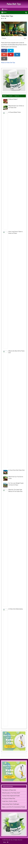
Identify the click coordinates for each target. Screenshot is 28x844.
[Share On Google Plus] (4, 54)
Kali (3, 18)
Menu (5, 12)
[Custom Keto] (14, 741)
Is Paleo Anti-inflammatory (15, 609)
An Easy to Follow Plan (8, 798)
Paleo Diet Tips (9, 839)
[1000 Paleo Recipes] (14, 80)
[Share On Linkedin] (17, 54)
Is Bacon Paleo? (13, 99)
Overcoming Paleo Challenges (10, 804)
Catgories (17, 95)
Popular (10, 95)
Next (25, 38)
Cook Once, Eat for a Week (9, 801)
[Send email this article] (4, 58)
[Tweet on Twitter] (11, 50)
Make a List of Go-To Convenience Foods (13, 807)
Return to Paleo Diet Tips (8, 62)
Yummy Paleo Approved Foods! (11, 795)
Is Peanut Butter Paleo (14, 112)
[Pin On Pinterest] (11, 54)
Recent (4, 95)
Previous (4, 38)
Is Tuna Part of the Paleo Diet (16, 470)
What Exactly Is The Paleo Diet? (11, 793)
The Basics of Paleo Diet (9, 790)
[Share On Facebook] (4, 50)
